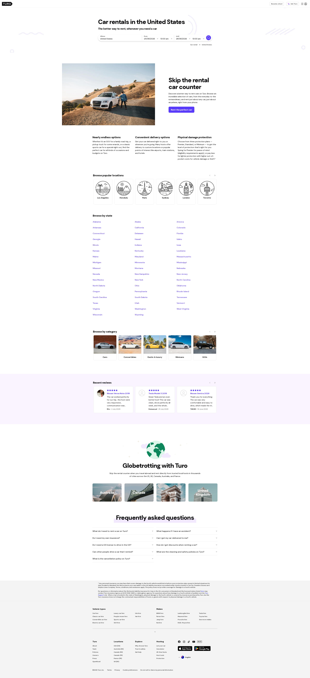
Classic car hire (98, 616)
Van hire (138, 616)
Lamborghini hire (184, 613)
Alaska (138, 222)
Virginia (96, 309)
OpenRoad (96, 661)
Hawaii (138, 239)
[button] (304, 4)
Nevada (96, 274)
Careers (96, 655)
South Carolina (100, 297)
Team (94, 649)
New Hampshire (142, 274)
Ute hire (138, 613)
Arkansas (97, 227)
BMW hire (159, 613)
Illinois (96, 245)
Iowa (179, 245)
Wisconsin (97, 315)
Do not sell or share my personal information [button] (156, 670)
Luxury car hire (119, 613)
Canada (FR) (118, 655)
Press (95, 658)
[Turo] (7, 4)
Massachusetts (184, 257)
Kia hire (159, 623)
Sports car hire (119, 619)
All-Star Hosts (161, 652)
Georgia (96, 239)
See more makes (205, 619)
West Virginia (183, 309)
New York (139, 280)
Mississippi (182, 262)
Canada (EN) (118, 652)
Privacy (117, 670)
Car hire (95, 613)
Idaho (179, 239)
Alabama (97, 222)
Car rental (194, 45)
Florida (180, 233)
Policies (95, 652)
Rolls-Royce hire (184, 623)
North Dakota (99, 286)
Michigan (97, 262)
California (139, 227)
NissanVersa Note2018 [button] (118, 393)
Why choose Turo (141, 646)
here (202, 591)
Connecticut (99, 233)
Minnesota (140, 262)
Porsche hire (182, 619)
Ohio (137, 286)
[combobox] (120, 38)
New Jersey (182, 274)
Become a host (276, 4)
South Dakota (141, 297)
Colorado (181, 227)
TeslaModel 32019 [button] (158, 393)
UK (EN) (116, 661)
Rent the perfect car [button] (181, 109)
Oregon (96, 291)
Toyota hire (203, 616)
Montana (139, 268)
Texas (95, 303)
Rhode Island (183, 291)
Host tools (160, 655)
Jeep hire (159, 619)
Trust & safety (140, 649)
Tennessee (182, 297)
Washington (140, 309)
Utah (137, 303)
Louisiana (181, 251)
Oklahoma (181, 286)
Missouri (97, 268)
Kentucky (139, 251)
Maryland (139, 257)
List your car (160, 646)
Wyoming (139, 315)
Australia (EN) (119, 649)
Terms (109, 670)
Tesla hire (202, 613)
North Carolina (183, 280)
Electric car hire (98, 623)
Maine (95, 257)
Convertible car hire (100, 619)
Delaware (139, 233)
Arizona (180, 222)
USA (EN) (117, 646)
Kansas (96, 251)
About (95, 646)
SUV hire (117, 623)
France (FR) (118, 658)
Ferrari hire (160, 616)
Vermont (181, 303)
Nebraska (181, 268)
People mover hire (120, 616)
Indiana (138, 245)
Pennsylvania (141, 291)
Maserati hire (182, 616)
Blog (199, 641)
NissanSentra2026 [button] (199, 393)
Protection (160, 658)
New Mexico (98, 280)
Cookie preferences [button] (130, 670)
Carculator (160, 649)
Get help (138, 652)
